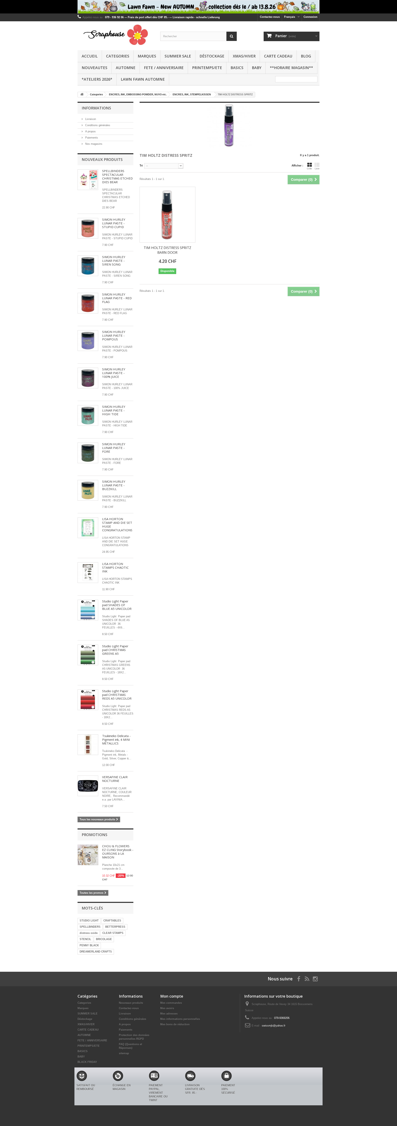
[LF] (198, 6)
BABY (256, 67)
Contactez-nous (270, 16)
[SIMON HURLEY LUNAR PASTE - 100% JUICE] (88, 378)
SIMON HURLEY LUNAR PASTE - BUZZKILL (113, 485)
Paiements (91, 137)
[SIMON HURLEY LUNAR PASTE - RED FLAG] (88, 303)
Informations (96, 107)
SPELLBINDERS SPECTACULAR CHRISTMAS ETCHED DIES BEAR (117, 176)
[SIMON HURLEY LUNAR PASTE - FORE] (88, 453)
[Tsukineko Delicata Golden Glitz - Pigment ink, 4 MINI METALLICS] (88, 744)
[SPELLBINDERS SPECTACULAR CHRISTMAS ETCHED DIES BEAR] (88, 179)
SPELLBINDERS (90, 926)
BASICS (237, 67)
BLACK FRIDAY (87, 1062)
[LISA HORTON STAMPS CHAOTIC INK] (88, 572)
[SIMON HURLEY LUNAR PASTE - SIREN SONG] (88, 265)
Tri (141, 165)
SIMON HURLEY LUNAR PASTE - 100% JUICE (113, 373)
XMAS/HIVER (244, 56)
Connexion (310, 16)
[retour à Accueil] (82, 94)
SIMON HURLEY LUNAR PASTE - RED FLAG (117, 298)
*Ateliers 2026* (97, 79)
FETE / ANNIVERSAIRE (164, 67)
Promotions (94, 834)
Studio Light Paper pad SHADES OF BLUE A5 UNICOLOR (117, 605)
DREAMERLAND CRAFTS (96, 951)
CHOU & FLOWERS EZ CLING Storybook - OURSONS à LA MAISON (117, 851)
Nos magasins (93, 143)
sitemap (124, 1053)
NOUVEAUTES (94, 67)
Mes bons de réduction (175, 1024)
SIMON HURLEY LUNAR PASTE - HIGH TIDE (113, 410)
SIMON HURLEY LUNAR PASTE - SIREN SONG (113, 260)
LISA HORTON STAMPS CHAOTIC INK (115, 567)
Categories (117, 56)
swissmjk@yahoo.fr (273, 1025)
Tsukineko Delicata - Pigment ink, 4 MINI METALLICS (116, 739)
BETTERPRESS (115, 926)
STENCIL (85, 939)
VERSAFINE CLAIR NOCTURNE (115, 779)
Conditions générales (97, 125)
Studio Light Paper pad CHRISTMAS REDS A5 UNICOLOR (117, 694)
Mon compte (171, 996)
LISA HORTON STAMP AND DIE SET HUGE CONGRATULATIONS (117, 524)
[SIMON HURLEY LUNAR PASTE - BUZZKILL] (88, 490)
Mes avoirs (167, 1008)
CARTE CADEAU (278, 56)
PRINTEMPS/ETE (207, 67)
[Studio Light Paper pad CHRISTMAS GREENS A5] (88, 655)
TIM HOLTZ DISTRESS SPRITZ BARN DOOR (167, 250)
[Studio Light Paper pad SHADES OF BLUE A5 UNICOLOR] (88, 610)
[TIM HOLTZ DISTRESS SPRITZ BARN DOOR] (167, 215)
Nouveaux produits (102, 159)
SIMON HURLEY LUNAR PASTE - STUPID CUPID (113, 223)
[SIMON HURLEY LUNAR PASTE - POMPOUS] (88, 340)
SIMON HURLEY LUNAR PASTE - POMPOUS (113, 335)
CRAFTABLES (112, 920)
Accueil (90, 56)
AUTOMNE (125, 67)
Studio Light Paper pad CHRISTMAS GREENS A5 (115, 650)
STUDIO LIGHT (89, 920)
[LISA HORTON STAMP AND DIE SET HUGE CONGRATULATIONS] (88, 527)
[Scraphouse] (116, 34)
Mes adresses (169, 1013)
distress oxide (89, 933)
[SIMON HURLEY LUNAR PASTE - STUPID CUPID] (88, 228)
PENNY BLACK (89, 945)
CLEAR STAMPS (112, 933)
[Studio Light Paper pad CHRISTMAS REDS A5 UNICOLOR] (88, 699)
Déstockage (212, 56)
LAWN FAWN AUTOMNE (143, 79)
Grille (309, 168)
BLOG (306, 56)
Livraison (90, 119)
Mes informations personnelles (180, 1019)
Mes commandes (171, 1002)
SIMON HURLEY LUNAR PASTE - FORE (113, 448)
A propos (90, 131)
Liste (317, 168)
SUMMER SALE (178, 56)
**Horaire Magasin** (291, 67)
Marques (147, 56)
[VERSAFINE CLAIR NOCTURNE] (88, 785)
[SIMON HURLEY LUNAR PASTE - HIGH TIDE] (88, 415)
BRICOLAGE (104, 939)
